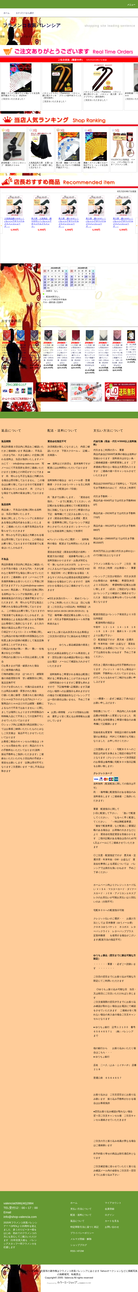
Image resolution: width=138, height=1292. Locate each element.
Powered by (52, 1283)
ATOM (80, 1251)
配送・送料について (81, 1215)
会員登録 (109, 1208)
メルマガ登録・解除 (81, 1239)
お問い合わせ (112, 1227)
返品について (77, 1221)
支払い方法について (81, 1208)
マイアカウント (113, 1202)
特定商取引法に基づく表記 (84, 1227)
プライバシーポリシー (82, 1233)
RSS (72, 1251)
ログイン (109, 1215)
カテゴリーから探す (25, 13)
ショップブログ (78, 1245)
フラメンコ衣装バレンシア (32, 25)
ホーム (7, 13)
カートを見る (112, 1221)
